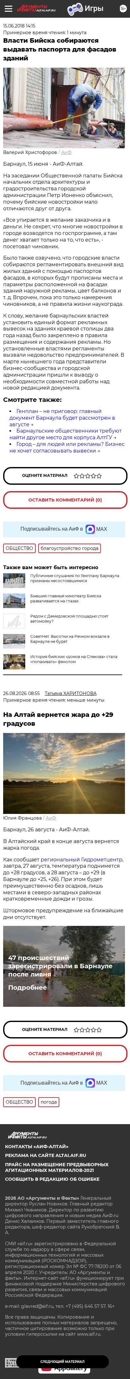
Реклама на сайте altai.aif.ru (45, 1155)
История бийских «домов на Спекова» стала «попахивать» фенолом (73, 659)
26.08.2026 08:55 (21, 693)
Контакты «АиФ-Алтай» (36, 1146)
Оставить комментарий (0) (65, 500)
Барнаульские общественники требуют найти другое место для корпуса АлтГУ (65, 434)
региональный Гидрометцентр (81, 860)
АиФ (66, 152)
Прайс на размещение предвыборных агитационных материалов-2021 (57, 1167)
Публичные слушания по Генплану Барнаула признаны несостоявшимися (74, 578)
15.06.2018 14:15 (19, 26)
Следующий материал (62, 1362)
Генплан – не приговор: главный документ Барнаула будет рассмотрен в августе (62, 418)
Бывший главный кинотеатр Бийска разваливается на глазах (65, 598)
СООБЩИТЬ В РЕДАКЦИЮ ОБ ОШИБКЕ (52, 1179)
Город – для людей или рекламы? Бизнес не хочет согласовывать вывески (67, 447)
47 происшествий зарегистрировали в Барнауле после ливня (60, 966)
